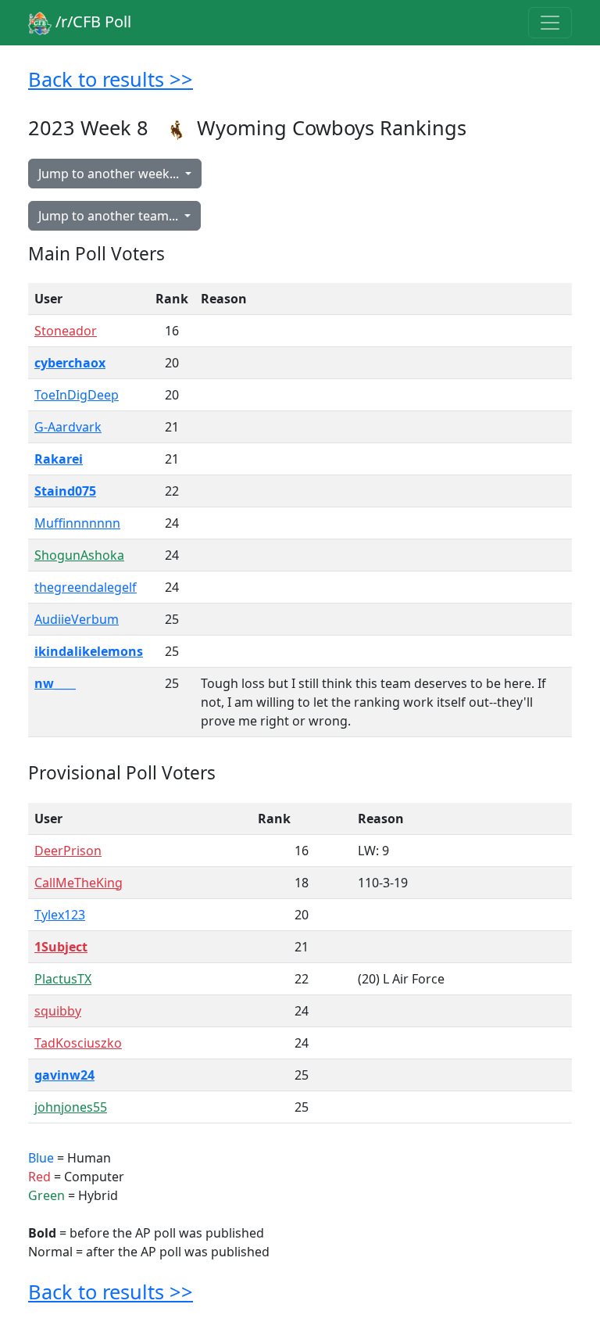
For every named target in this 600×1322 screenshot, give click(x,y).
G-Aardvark (68, 426)
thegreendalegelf (85, 587)
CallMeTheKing (78, 882)
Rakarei (58, 459)
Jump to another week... (110, 173)
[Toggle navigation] (550, 22)
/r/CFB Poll (91, 21)
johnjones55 (70, 1107)
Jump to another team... (109, 215)
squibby (57, 1010)
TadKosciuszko (78, 1043)
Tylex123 (59, 914)
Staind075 (65, 491)
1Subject (61, 946)
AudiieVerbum (76, 619)
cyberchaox (69, 362)
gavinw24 (64, 1075)
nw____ (55, 683)
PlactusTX (62, 978)
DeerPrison (68, 850)
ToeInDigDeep (76, 394)
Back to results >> (110, 79)
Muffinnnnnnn (77, 523)
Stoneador (65, 330)
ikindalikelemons (88, 651)
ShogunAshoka (79, 555)
